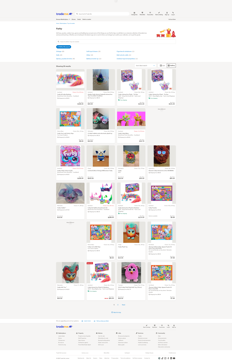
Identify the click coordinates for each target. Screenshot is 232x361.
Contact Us (147, 358)
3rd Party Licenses (163, 342)
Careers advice (122, 338)
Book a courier (87, 19)
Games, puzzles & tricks (64, 59)
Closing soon (61, 340)
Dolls (58, 55)
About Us (88, 358)
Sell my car (101, 344)
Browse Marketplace (62, 19)
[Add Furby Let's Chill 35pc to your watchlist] (112, 224)
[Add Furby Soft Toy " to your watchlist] (81, 264)
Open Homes (81, 340)
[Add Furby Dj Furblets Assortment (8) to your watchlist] (112, 185)
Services (140, 333)
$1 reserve (61, 342)
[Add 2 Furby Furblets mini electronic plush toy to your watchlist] (112, 110)
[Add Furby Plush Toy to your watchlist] (142, 224)
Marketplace (62, 333)
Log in (173, 14)
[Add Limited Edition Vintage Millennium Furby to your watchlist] (112, 147)
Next (123, 305)
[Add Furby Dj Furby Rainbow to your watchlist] (81, 71)
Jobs (119, 333)
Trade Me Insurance (61, 352)
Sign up (167, 14)
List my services (142, 344)
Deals (79, 19)
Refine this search (64, 47)
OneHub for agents (83, 342)
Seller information (162, 344)
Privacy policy (114, 358)
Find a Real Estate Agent (84, 344)
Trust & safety (161, 340)
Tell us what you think (102, 321)
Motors (100, 333)
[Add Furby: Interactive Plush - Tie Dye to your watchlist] (142, 71)
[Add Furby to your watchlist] (142, 147)
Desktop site (81, 358)
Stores (74, 19)
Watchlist (154, 327)
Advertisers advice (123, 342)
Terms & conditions (125, 358)
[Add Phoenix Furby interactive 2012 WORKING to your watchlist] (173, 147)
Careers (95, 358)
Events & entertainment (144, 340)
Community (161, 333)
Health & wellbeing (143, 342)
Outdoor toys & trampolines (126, 59)
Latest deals (61, 336)
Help (159, 336)
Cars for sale (101, 336)
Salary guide (121, 344)
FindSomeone (172, 352)
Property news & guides (84, 336)
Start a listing (146, 327)
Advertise (106, 358)
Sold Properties (82, 338)
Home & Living (62, 344)
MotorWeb (106, 352)
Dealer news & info (103, 342)
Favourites (162, 327)
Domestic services (142, 338)
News (100, 358)
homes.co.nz (85, 352)
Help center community (164, 347)
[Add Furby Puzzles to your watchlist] (173, 185)
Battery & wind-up (92, 59)
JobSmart (120, 340)
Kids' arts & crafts (123, 55)
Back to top (117, 312)
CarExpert (127, 352)
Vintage (59, 51)
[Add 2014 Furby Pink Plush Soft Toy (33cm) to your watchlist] (142, 264)
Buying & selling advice (104, 340)
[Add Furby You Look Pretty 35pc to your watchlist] (81, 110)
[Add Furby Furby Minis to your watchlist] (142, 110)
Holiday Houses (149, 352)
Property (80, 333)
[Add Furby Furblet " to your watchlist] (81, 185)
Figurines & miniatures (124, 51)
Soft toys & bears (92, 51)
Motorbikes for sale (103, 338)
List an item (172, 19)
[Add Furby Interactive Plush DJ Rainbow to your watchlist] (142, 185)
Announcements (162, 338)
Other (88, 55)
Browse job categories (124, 336)
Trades (140, 336)
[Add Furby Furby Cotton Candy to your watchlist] (81, 147)
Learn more (87, 321)
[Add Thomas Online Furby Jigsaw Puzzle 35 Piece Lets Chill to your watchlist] (173, 264)
